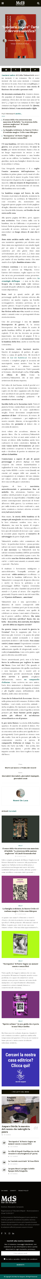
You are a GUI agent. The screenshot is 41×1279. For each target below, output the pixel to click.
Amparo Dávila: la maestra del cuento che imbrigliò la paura (16, 1129)
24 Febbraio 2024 (30, 40)
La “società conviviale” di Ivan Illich (23, 1161)
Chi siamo (4, 1190)
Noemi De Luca (14, 40)
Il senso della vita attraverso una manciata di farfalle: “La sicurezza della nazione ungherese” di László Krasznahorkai (20, 850)
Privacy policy (23, 1190)
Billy (21, 845)
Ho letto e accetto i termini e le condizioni (21, 1259)
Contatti (13, 1190)
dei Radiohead (18, 358)
